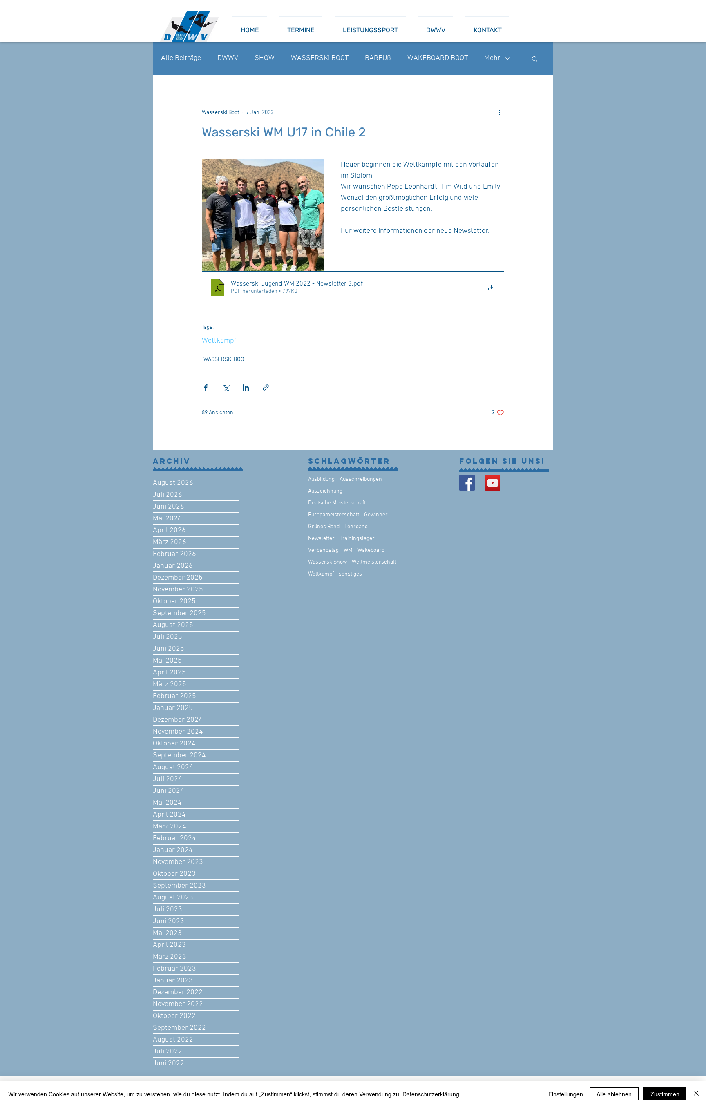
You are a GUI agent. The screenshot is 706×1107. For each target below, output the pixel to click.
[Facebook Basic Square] (467, 483)
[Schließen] (696, 1093)
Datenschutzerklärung (430, 1094)
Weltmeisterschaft (374, 562)
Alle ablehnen (614, 1094)
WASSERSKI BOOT (320, 58)
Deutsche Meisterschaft (337, 503)
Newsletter (321, 538)
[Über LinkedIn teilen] (246, 387)
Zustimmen (664, 1094)
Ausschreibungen (361, 479)
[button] (534, 58)
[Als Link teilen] (266, 387)
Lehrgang (356, 526)
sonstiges (350, 574)
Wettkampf (219, 341)
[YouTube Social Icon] (492, 483)
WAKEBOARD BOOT (437, 58)
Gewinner (376, 514)
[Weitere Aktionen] (499, 112)
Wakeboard (370, 550)
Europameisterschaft (333, 514)
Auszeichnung (325, 491)
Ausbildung (321, 479)
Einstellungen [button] (565, 1094)
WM (348, 550)
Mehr (492, 58)
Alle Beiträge (181, 58)
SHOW (265, 58)
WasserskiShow (327, 562)
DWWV (227, 58)
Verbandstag (323, 550)
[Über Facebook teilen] (206, 387)
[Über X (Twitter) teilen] (226, 387)
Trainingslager (357, 538)
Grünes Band (324, 526)
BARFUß (378, 58)
